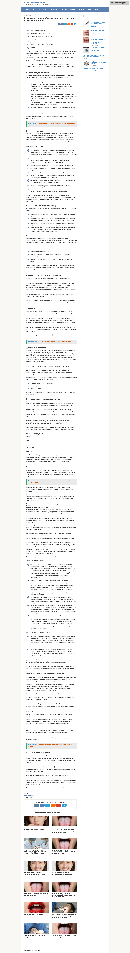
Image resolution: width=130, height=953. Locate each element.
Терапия (28, 9)
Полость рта (42, 9)
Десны (89, 9)
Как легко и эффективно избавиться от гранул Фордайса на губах (97, 32)
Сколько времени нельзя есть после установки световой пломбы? (93, 56)
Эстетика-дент (53, 9)
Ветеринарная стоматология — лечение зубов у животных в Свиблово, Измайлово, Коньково (98, 23)
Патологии (64, 9)
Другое (96, 9)
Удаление (72, 9)
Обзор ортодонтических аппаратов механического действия (98, 62)
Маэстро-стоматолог (35, 2)
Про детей (81, 9)
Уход (34, 9)
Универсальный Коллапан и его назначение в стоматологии (98, 49)
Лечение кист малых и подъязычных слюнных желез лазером (93, 69)
